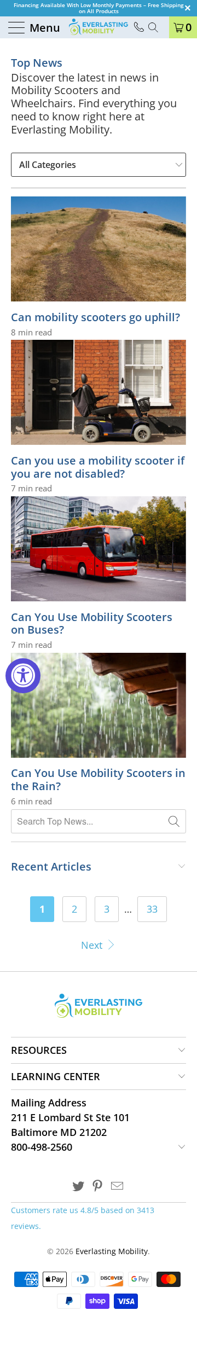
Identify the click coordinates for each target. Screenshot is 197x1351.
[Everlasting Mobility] (98, 27)
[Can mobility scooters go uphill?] (98, 248)
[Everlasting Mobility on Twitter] (78, 1186)
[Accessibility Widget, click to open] (22, 675)
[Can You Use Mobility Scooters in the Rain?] (98, 705)
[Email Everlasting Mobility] (117, 1186)
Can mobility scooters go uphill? (95, 317)
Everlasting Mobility (112, 1251)
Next (93, 945)
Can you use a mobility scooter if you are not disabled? (97, 467)
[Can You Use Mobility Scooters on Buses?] (98, 548)
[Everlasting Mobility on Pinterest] (98, 1186)
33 (152, 908)
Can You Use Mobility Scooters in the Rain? (98, 779)
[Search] (157, 27)
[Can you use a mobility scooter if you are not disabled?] (98, 392)
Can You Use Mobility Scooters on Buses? (91, 623)
